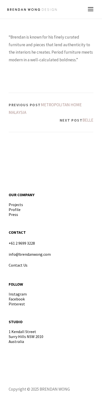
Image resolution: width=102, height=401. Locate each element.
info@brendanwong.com (30, 254)
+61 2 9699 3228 (22, 243)
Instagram (18, 294)
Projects (16, 204)
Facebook (17, 298)
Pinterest (17, 303)
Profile (15, 209)
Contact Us (18, 265)
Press (13, 214)
